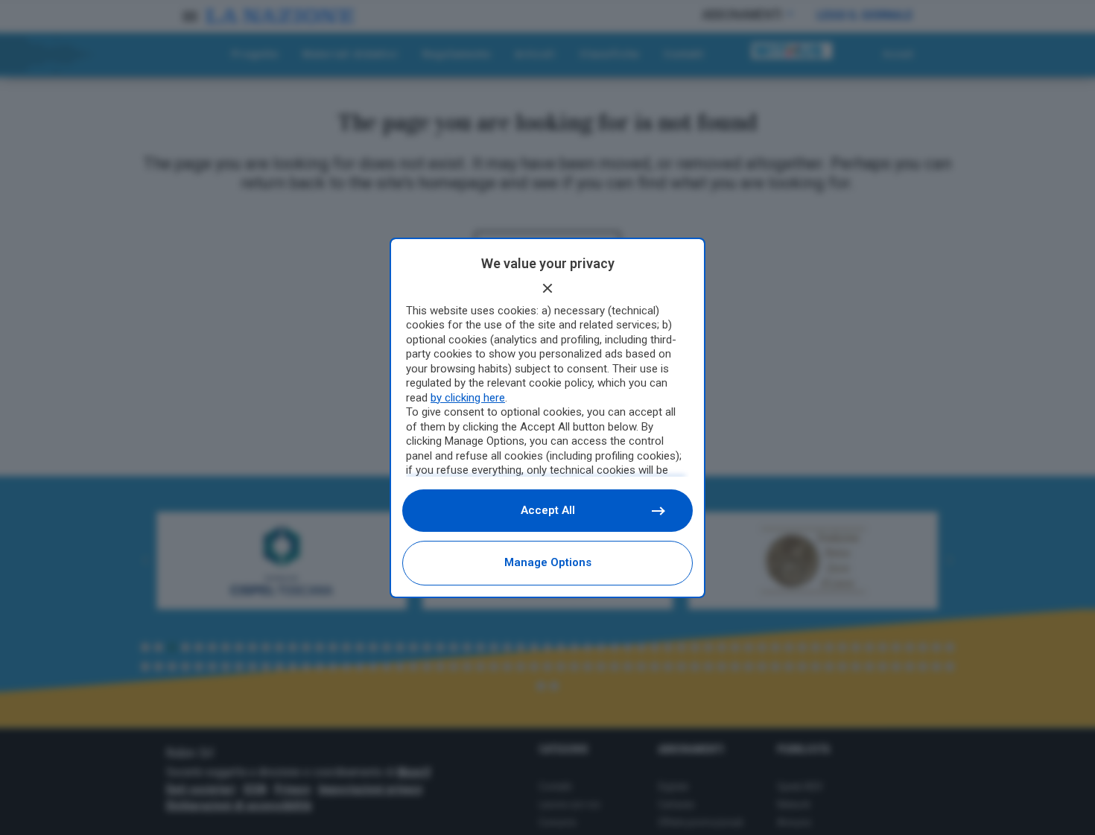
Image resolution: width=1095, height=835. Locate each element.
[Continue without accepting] (547, 288)
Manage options (547, 562)
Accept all (548, 510)
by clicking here (468, 397)
